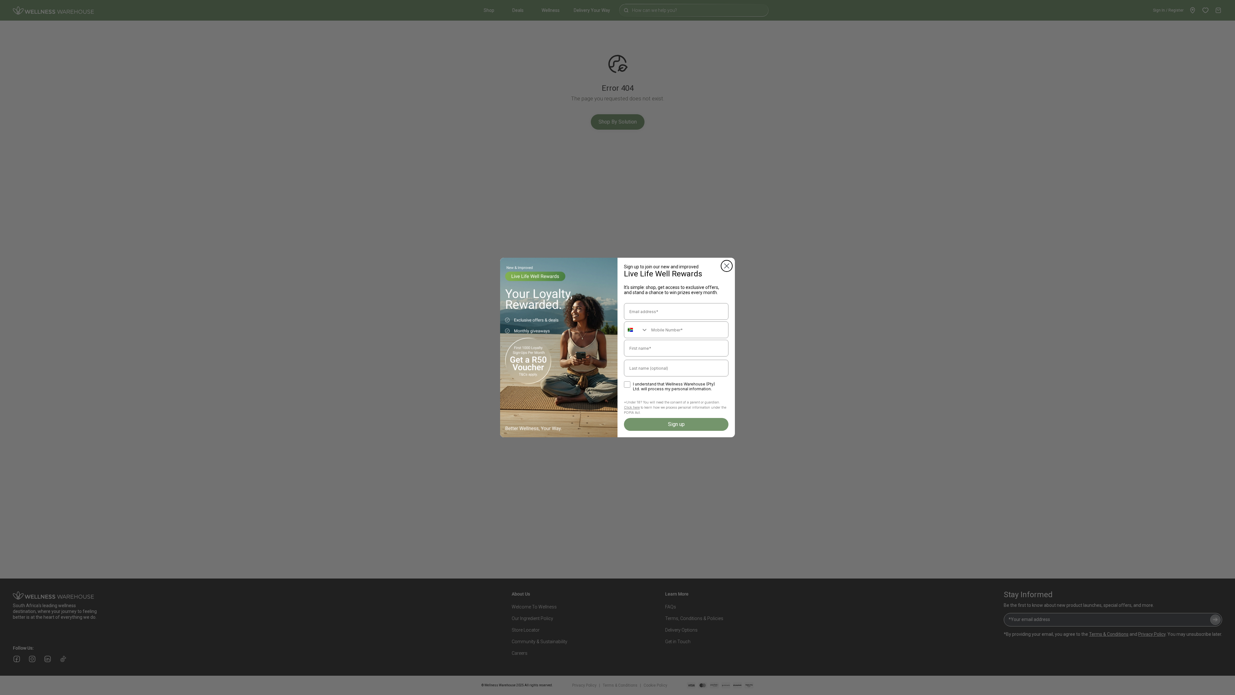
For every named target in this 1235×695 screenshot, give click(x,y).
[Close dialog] (726, 266)
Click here (632, 407)
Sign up (676, 424)
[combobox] (636, 330)
